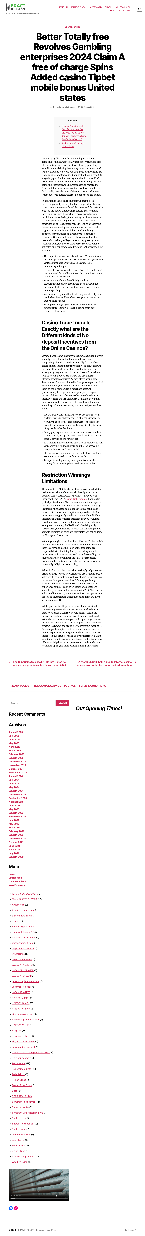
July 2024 (14, 780)
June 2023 (14, 805)
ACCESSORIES (96, 7)
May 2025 (14, 743)
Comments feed (17, 881)
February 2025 (16, 754)
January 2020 (16, 857)
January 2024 (16, 791)
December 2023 (17, 794)
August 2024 (16, 776)
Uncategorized (72, 27)
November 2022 (17, 816)
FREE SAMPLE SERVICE (47, 685)
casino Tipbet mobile (76, 499)
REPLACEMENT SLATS (76, 7)
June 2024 (14, 783)
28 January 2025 (87, 107)
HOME (61, 7)
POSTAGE (69, 685)
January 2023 (16, 813)
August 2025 (16, 732)
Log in (12, 874)
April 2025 (14, 747)
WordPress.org (17, 885)
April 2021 (14, 849)
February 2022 (16, 831)
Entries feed (15, 877)
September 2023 (18, 798)
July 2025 (14, 736)
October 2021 (16, 842)
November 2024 (17, 765)
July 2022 (14, 820)
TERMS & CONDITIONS (92, 685)
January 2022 (16, 835)
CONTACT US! (114, 10)
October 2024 (16, 769)
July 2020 (14, 853)
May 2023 (14, 809)
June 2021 (14, 846)
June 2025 (14, 739)
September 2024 (18, 772)
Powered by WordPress (46, 1230)
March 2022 (15, 827)
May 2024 (14, 787)
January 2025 (16, 758)
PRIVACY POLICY (19, 685)
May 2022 (14, 824)
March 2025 (15, 750)
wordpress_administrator (65, 107)
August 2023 (16, 802)
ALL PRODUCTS (123, 7)
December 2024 (17, 761)
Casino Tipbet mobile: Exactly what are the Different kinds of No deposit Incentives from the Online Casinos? (74, 133)
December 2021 (17, 838)
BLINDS (108, 7)
